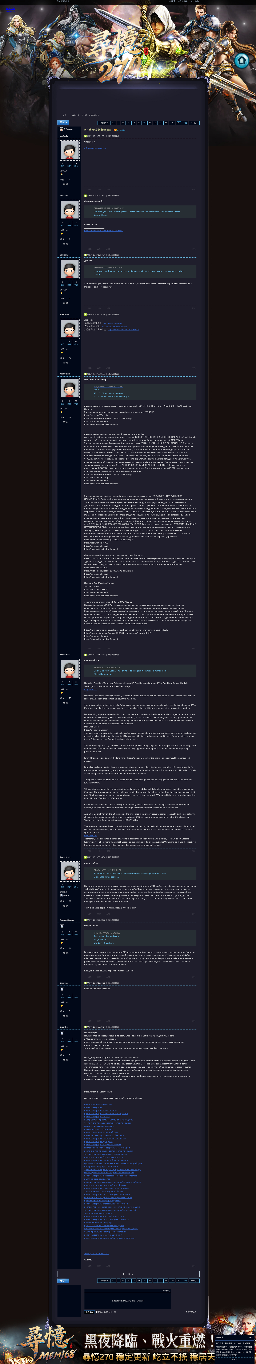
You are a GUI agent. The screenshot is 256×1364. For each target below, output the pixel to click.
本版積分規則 (191, 1312)
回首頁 (253, 69)
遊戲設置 (75, 115)
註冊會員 (64, 892)
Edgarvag (64, 983)
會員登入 (172, 1)
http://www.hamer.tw (113, 323)
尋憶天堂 (58, 115)
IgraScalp (64, 136)
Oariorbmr (64, 255)
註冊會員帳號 (183, 1)
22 (160, 123)
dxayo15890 (65, 314)
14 (62, 342)
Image (93, 1290)
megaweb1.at (90, 689)
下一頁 (193, 123)
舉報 (194, 189)
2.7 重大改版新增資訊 (90, 115)
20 (150, 123)
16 (128, 123)
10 (76, 682)
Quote (100, 1290)
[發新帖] (63, 122)
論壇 (64, 115)
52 (76, 884)
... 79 (172, 123)
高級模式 (166, 1291)
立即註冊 (140, 1301)
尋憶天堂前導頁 (63, 1)
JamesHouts (65, 655)
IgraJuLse (64, 195)
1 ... (113, 123)
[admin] (61, 129)
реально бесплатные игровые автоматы (103, 230)
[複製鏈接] (121, 130)
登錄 (133, 1301)
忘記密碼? (195, 1)
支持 (99, 189)
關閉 (251, 1337)
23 (166, 123)
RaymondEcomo (67, 920)
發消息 (65, 184)
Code (104, 1290)
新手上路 (64, 171)
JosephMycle (65, 857)
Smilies (108, 1290)
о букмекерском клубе (95, 148)
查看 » (234, 1360)
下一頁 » (128, 1274)
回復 (90, 189)
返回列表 (104, 123)
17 (134, 123)
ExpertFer (64, 1027)
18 (139, 123)
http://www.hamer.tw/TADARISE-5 (123, 329)
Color (89, 1290)
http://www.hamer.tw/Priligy (114, 326)
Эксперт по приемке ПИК (96, 1253)
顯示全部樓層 (113, 136)
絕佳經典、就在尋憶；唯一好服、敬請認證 (233, 1343)
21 (155, 123)
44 (76, 932)
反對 (108, 189)
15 (123, 123)
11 (69, 884)
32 (76, 401)
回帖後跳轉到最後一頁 (107, 1312)
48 (76, 342)
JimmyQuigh (65, 374)
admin (70, 129)
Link (97, 1290)
